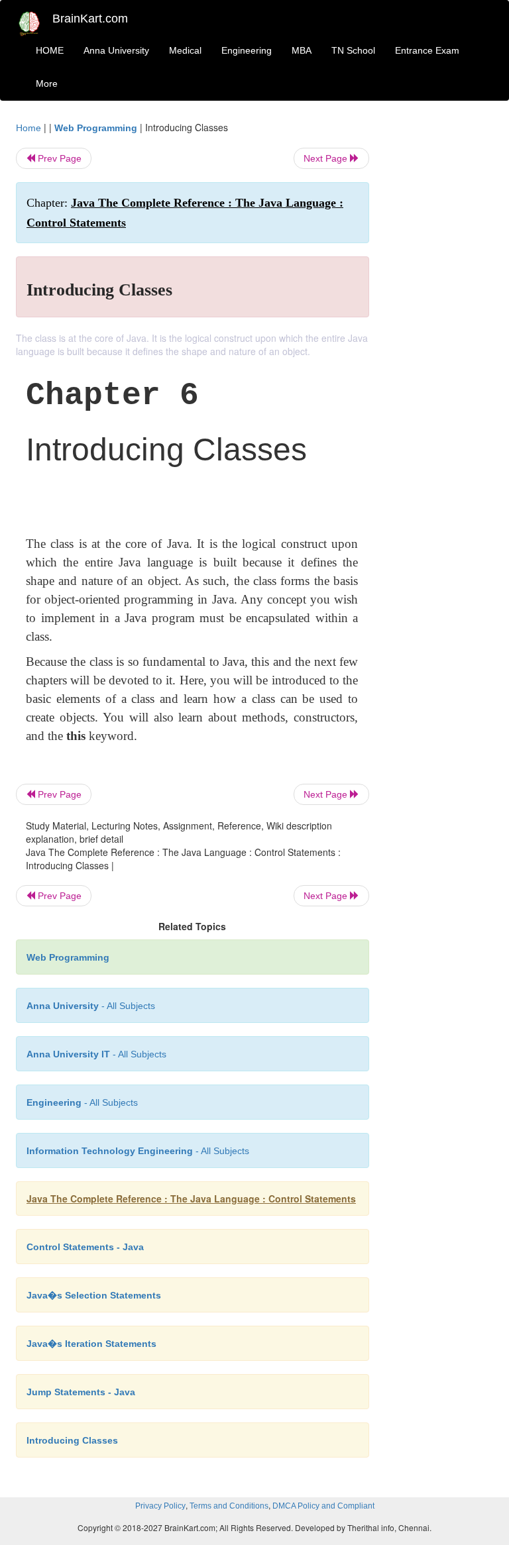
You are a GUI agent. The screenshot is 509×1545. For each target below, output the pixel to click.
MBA (301, 50)
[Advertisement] (441, 319)
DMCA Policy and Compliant (323, 1506)
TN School (353, 50)
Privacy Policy (160, 1506)
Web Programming (95, 128)
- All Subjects (91, 1005)
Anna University (116, 50)
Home (28, 128)
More (47, 83)
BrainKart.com (90, 18)
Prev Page (58, 158)
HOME (50, 50)
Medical (185, 50)
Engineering (246, 50)
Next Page (327, 158)
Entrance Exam (427, 50)
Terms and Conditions (229, 1506)
